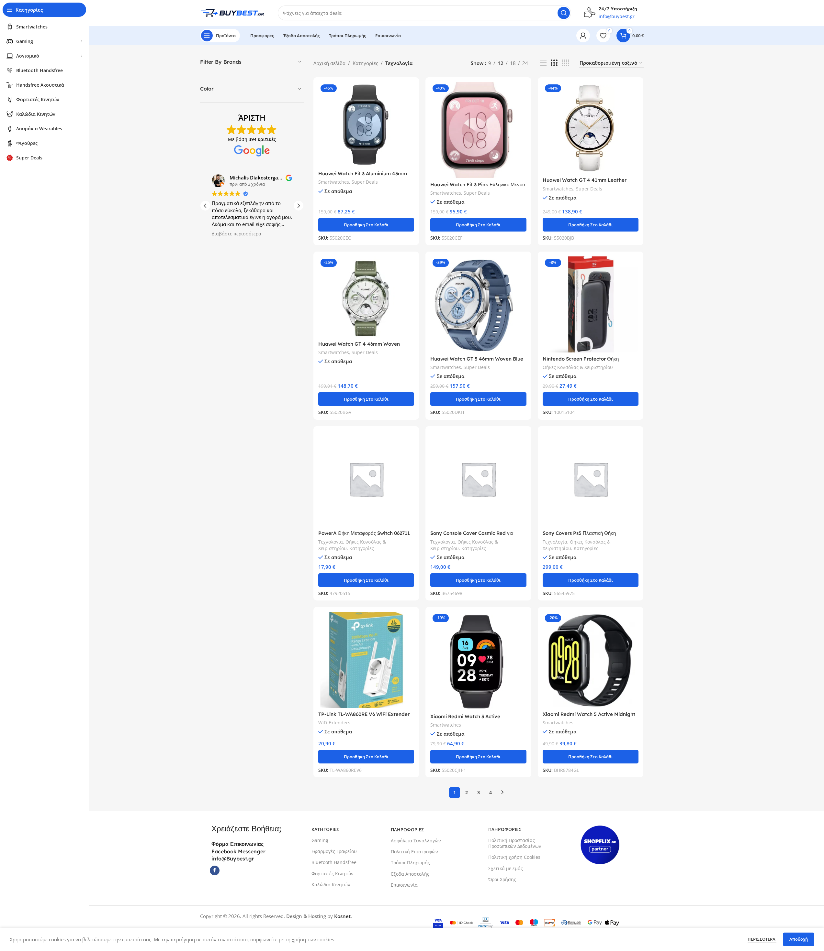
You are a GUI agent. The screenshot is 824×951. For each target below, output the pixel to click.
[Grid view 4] (565, 63)
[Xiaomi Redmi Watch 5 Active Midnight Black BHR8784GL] (591, 660)
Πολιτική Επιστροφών (414, 851)
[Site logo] (232, 12)
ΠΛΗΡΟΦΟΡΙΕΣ (407, 830)
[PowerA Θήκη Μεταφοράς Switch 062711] (366, 479)
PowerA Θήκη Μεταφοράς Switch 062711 (364, 533)
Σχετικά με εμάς (505, 868)
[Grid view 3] (554, 63)
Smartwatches (333, 182)
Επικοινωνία (404, 885)
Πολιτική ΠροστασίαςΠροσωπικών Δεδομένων (514, 843)
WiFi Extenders (334, 722)
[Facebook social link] (215, 870)
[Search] (564, 13)
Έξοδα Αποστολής (410, 874)
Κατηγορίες (365, 63)
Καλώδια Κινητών (330, 884)
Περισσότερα (762, 939)
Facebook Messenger (238, 851)
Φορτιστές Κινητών (332, 873)
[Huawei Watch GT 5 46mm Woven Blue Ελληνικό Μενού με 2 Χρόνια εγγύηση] (478, 304)
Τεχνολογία (330, 542)
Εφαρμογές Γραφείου (334, 851)
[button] (298, 206)
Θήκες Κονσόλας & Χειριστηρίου (578, 367)
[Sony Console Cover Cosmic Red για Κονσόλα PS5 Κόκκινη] (478, 479)
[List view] (543, 63)
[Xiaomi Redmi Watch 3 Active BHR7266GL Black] (478, 661)
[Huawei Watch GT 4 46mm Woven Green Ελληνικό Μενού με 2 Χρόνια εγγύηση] (366, 297)
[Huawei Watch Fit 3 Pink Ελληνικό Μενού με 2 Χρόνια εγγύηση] (478, 130)
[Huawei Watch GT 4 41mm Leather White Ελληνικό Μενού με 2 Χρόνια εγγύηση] (591, 128)
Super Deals (365, 182)
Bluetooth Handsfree (333, 862)
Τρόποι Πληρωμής (410, 862)
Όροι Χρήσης (502, 879)
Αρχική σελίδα (329, 63)
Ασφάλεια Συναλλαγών (416, 841)
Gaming (319, 840)
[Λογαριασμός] (583, 35)
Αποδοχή (798, 939)
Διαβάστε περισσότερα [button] (236, 234)
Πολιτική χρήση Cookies (514, 857)
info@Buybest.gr (232, 858)
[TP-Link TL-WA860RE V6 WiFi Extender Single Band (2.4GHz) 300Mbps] (366, 660)
